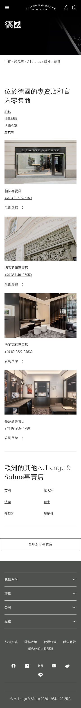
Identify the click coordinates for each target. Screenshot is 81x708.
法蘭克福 (10, 126)
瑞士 (47, 502)
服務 (7, 621)
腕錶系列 (11, 580)
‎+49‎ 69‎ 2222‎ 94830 (18, 352)
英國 (7, 490)
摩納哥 (48, 513)
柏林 (7, 112)
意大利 (48, 490)
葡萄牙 (9, 513)
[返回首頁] (40, 7)
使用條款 (50, 642)
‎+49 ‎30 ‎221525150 (18, 198)
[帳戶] (66, 7)
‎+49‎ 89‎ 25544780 (17, 428)
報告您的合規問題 (40, 649)
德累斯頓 (10, 119)
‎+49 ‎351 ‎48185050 (18, 275)
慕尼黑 (9, 133)
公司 (7, 607)
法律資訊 (11, 642)
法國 (7, 502)
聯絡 (7, 593)
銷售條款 (69, 642)
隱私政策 (31, 642)
